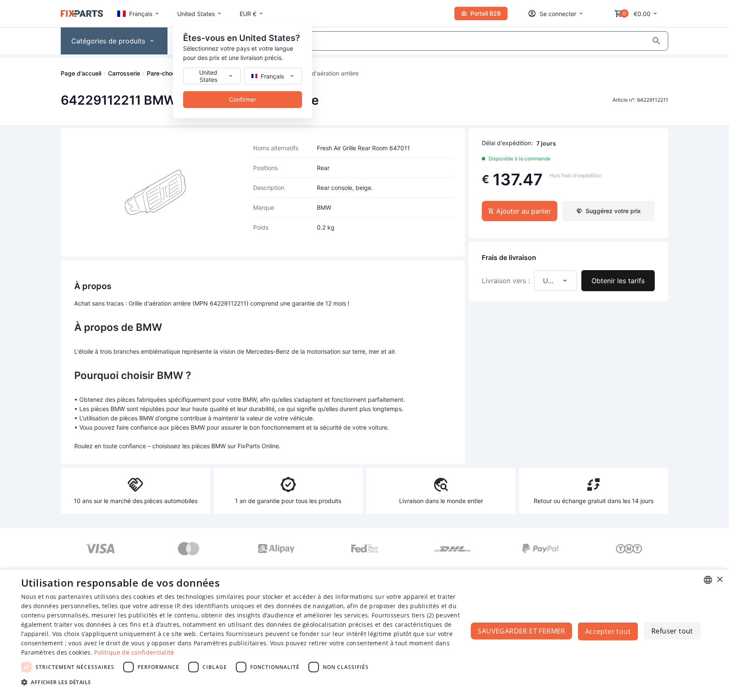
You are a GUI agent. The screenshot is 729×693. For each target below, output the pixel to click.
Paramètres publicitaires (230, 643)
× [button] (719, 580)
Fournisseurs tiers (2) (403, 615)
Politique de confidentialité (134, 652)
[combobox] (708, 580)
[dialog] (364, 631)
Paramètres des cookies (56, 652)
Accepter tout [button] (608, 631)
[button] (243, 682)
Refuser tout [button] (672, 631)
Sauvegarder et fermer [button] (521, 631)
